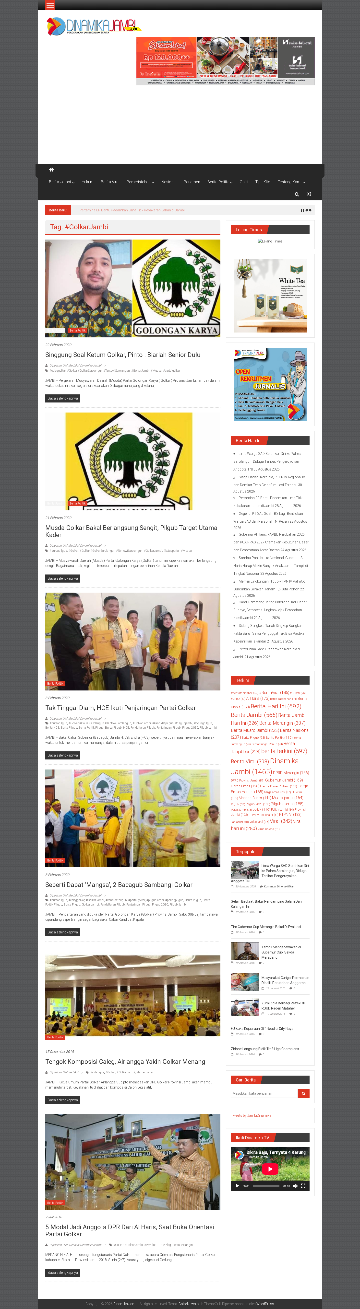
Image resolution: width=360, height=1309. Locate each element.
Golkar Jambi (90, 904)
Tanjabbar (240, 822)
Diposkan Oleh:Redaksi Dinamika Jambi (75, 365)
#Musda (156, 370)
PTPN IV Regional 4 (263, 814)
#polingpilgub (203, 723)
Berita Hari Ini (276, 706)
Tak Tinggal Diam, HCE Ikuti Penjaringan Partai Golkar (120, 708)
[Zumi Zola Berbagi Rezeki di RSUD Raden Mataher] (245, 1007)
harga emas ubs (277, 792)
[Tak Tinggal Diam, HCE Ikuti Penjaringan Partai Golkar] (132, 641)
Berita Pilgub (69, 727)
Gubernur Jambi (284, 780)
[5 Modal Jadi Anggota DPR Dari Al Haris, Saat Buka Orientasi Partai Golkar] (132, 1162)
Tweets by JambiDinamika (251, 1115)
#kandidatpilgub (163, 723)
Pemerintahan (138, 182)
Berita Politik (218, 182)
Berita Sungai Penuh (267, 744)
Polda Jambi (241, 809)
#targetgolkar (144, 1072)
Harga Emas (245, 786)
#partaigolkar (171, 370)
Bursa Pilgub (113, 727)
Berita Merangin (182, 1245)
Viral (281, 821)
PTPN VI (290, 814)
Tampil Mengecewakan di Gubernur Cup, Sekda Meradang (281, 952)
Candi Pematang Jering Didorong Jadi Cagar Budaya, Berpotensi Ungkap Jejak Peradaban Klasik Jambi (270, 610)
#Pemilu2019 (153, 1245)
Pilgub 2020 (190, 727)
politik (261, 809)
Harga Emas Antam (278, 786)
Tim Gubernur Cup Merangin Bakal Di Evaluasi (266, 927)
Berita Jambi (60, 182)
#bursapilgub (58, 550)
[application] (270, 1169)
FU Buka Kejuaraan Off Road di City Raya (262, 1029)
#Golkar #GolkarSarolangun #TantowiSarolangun (98, 370)
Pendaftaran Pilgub (143, 727)
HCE (126, 727)
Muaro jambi (287, 797)
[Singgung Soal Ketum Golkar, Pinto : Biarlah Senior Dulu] (132, 288)
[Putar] (237, 1185)
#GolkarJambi (140, 370)
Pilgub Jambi (208, 727)
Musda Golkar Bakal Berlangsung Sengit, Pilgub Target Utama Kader (131, 531)
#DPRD (238, 698)
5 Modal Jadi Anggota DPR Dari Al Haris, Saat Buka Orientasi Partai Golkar (129, 1230)
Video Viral (259, 822)
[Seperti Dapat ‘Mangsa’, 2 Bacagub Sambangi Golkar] (132, 818)
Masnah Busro (255, 798)
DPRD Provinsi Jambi (247, 780)
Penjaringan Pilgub (168, 727)
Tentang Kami (289, 182)
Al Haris (257, 698)
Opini (244, 182)
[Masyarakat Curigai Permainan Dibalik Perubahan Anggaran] (245, 981)
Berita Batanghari (283, 698)
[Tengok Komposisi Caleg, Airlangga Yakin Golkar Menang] (132, 995)
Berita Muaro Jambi (255, 730)
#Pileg (167, 1245)
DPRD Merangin (291, 772)
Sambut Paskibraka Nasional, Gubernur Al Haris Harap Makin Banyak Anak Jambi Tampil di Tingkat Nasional (270, 565)
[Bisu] (295, 1185)
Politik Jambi (282, 809)
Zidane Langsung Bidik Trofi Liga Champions (265, 1049)
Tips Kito (262, 182)
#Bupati (298, 693)
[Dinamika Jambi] (51, 170)
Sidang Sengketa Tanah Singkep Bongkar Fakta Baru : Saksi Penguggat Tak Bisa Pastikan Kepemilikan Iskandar (269, 633)
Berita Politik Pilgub (91, 727)
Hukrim (88, 182)
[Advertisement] (180, 122)
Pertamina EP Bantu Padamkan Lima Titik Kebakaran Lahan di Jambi (132, 210)
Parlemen (192, 182)
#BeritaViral (274, 692)
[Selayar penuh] (303, 1185)
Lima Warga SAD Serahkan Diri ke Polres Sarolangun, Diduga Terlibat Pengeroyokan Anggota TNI (267, 461)
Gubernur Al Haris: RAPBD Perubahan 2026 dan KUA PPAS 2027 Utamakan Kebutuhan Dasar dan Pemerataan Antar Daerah (271, 542)
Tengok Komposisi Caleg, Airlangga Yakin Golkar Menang (125, 1061)
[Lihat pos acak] (309, 194)
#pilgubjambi (183, 723)
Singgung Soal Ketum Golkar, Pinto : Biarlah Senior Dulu (123, 354)
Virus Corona (269, 829)
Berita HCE (52, 727)
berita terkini (284, 751)
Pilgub (238, 804)
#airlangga (97, 1072)
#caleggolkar (58, 370)
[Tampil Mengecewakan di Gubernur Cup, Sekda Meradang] (245, 951)
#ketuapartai (172, 550)
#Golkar (73, 550)
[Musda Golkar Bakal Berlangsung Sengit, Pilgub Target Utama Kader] (132, 461)
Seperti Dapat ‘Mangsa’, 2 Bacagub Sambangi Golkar (118, 884)
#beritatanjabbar (244, 693)
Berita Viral (110, 182)
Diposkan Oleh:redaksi (64, 1072)
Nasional (168, 182)
